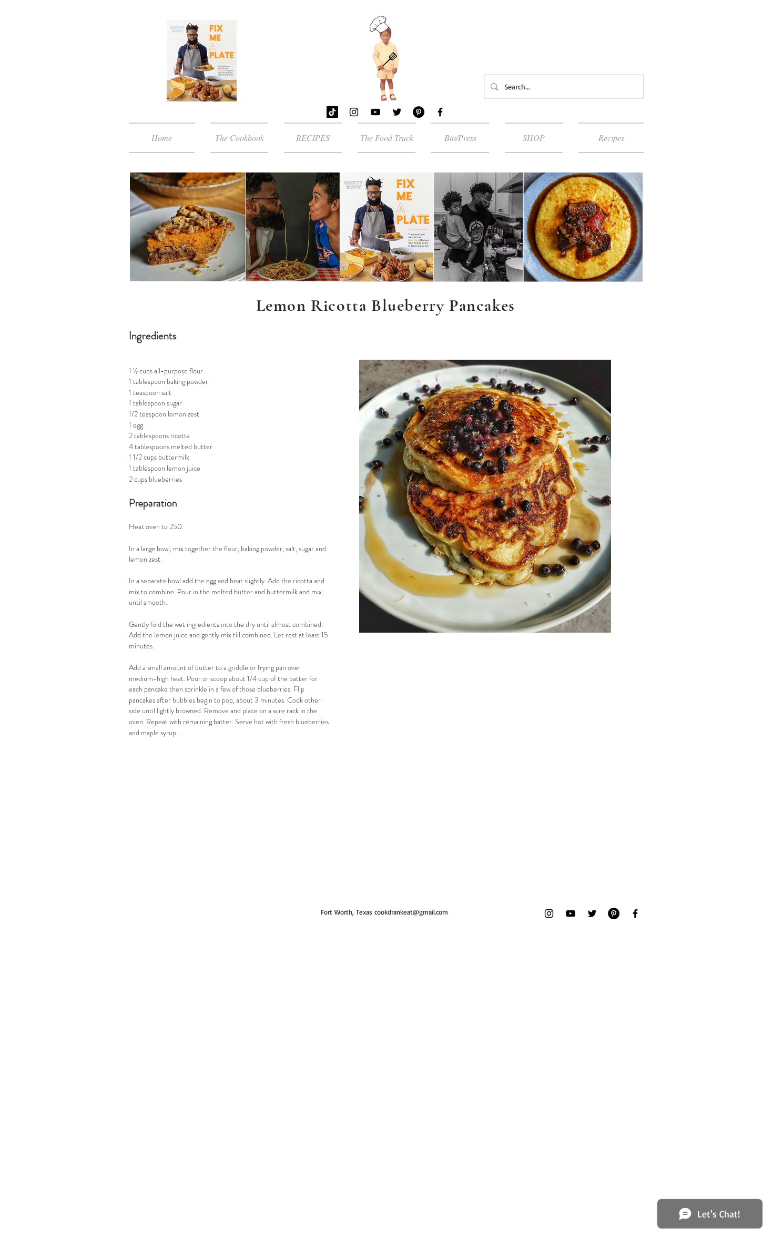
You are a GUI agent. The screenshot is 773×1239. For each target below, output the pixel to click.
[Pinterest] (418, 112)
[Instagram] (354, 112)
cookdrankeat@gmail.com (411, 912)
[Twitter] (397, 112)
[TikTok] (332, 112)
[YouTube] (375, 112)
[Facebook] (440, 112)
